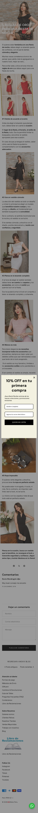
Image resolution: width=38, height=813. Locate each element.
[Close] (34, 377)
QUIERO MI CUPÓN (19, 422)
